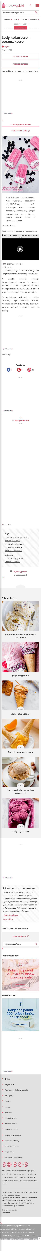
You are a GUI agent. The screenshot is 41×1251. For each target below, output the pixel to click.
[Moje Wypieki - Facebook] (4, 1164)
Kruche (24, 19)
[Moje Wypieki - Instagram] (9, 1164)
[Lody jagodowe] (20, 813)
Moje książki (9, 1084)
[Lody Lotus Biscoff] (20, 695)
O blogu (7, 1079)
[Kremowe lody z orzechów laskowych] (20, 772)
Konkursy (8, 1113)
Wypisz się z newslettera (13, 1157)
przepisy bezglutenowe (14, 544)
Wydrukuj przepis (20, 572)
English (6, 46)
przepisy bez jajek (12, 541)
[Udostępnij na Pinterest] (19, 370)
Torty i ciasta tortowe (14, 28)
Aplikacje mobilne (11, 1124)
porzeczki (24, 537)
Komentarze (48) (19, 131)
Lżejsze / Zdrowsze (12, 561)
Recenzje (8, 1107)
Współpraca (9, 1095)
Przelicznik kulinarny (12, 1141)
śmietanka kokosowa (13, 550)
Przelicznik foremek (12, 1146)
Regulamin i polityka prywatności (16, 1090)
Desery (16, 24)
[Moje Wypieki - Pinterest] (20, 1164)
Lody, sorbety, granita (14, 558)
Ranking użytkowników (13, 1135)
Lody (25, 24)
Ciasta (7, 19)
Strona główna (7, 71)
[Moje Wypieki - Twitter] (15, 1164)
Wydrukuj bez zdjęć (20, 575)
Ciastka (33, 19)
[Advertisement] (20, 96)
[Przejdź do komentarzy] (29, 370)
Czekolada (32, 28)
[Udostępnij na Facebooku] (8, 370)
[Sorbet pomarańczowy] (20, 733)
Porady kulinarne (11, 1118)
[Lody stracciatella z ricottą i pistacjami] (20, 616)
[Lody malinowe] (20, 657)
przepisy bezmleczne (13, 547)
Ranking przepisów (11, 1129)
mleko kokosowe (12, 537)
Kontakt (7, 1101)
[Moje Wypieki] (13, 5)
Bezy (15, 19)
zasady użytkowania (17, 1206)
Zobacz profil (20, 985)
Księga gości (9, 1152)
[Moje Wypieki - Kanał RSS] (26, 1164)
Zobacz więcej (20, 28)
